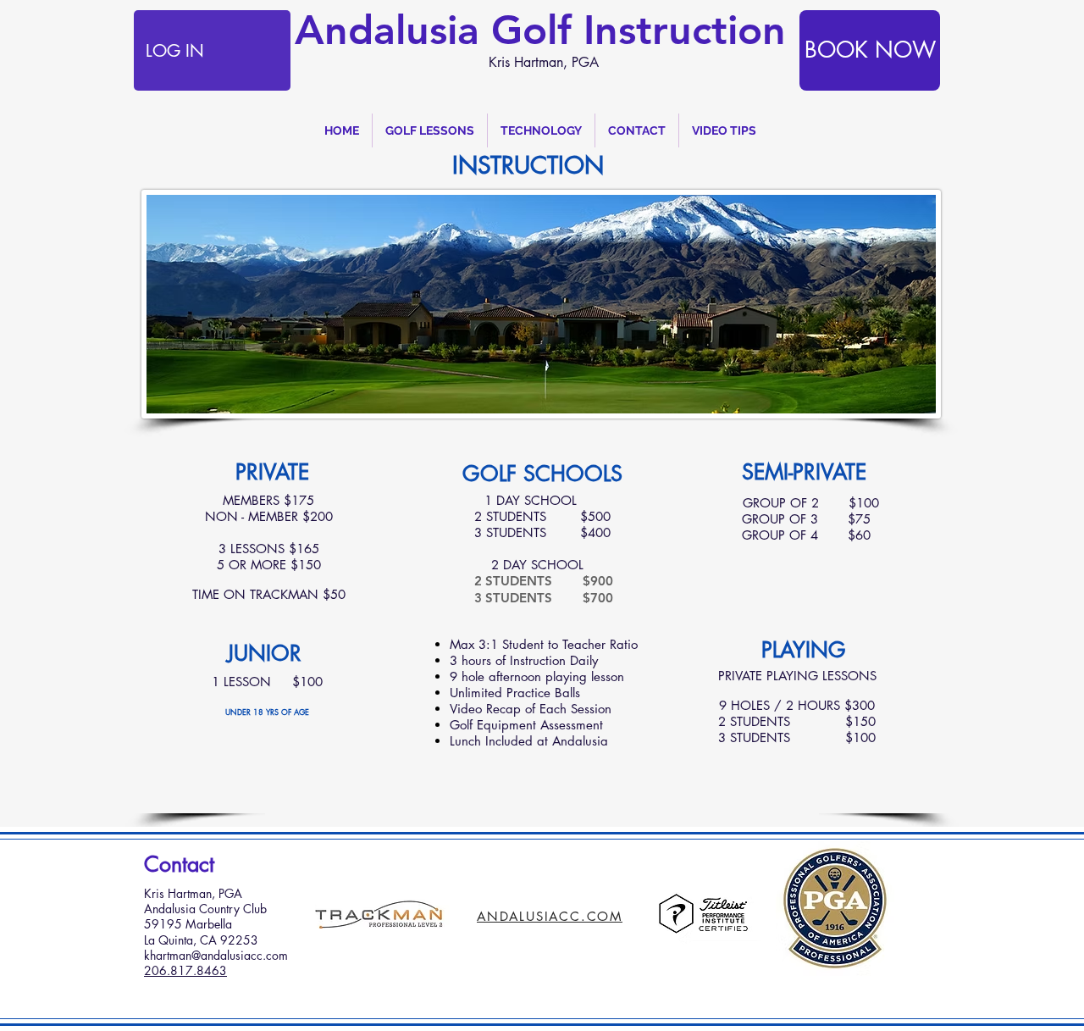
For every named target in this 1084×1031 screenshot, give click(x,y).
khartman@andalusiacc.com (216, 955)
